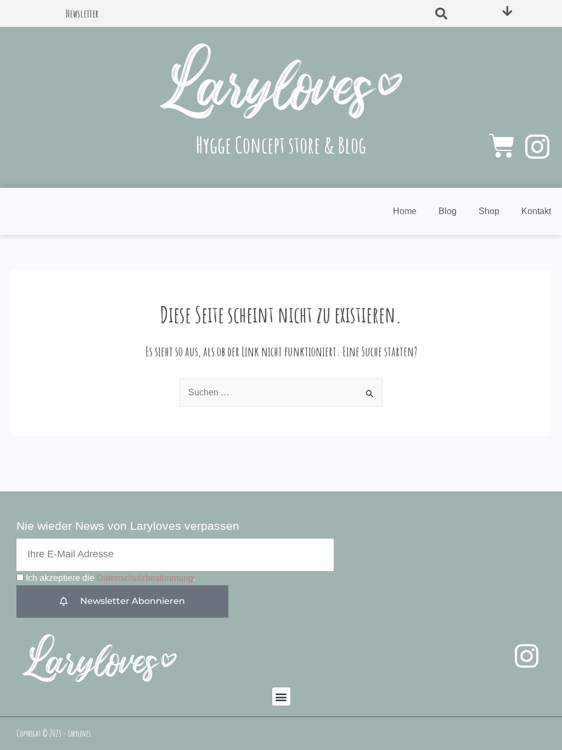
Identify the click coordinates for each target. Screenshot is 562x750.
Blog (448, 211)
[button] (441, 14)
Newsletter (82, 13)
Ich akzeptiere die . (110, 578)
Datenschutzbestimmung (145, 578)
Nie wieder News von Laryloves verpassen (127, 525)
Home (405, 211)
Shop (489, 211)
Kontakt (536, 211)
